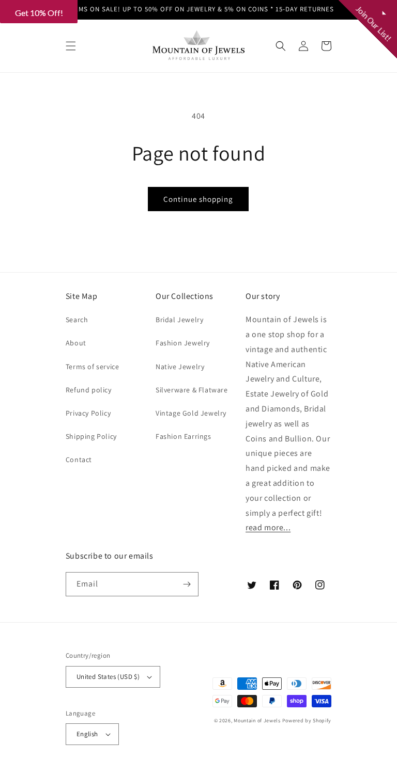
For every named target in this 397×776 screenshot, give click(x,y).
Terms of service (92, 366)
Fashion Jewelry (183, 342)
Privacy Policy (88, 413)
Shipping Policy (91, 436)
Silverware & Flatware (192, 389)
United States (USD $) (108, 676)
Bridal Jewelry (179, 319)
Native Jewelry (180, 366)
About (76, 342)
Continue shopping (198, 199)
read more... (268, 527)
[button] (70, 46)
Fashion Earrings (183, 436)
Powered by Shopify (307, 720)
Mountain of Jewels (257, 720)
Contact (79, 459)
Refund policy (89, 389)
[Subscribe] (186, 584)
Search (77, 319)
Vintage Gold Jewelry (191, 413)
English (87, 734)
